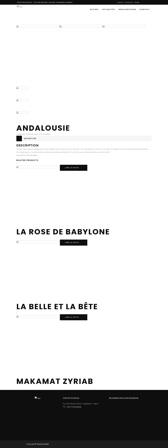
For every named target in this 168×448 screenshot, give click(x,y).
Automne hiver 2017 (34, 134)
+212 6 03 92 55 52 (25, 2)
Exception (47, 134)
